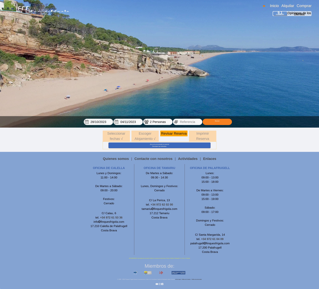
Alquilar (287, 6)
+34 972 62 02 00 (162, 204)
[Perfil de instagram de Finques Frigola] (160, 284)
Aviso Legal (178, 279)
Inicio (274, 6)
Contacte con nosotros (153, 159)
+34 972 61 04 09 (212, 239)
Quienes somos (116, 159)
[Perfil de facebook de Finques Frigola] (162, 284)
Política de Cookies (186, 279)
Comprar (304, 6)
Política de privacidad (196, 279)
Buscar (217, 121)
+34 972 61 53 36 (111, 217)
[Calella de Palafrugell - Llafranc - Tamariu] (157, 284)
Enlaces (209, 159)
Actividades (188, 159)
